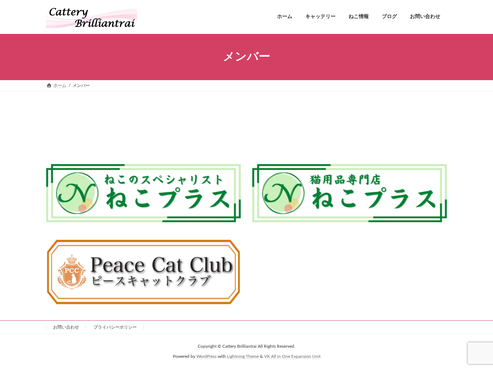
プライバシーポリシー (115, 327)
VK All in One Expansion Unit (292, 356)
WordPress (206, 356)
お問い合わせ (66, 327)
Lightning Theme (243, 356)
